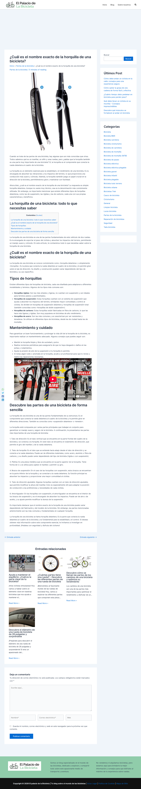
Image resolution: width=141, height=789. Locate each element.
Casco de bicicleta (111, 195)
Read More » (14, 603)
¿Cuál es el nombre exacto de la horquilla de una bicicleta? (34, 223)
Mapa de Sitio (122, 783)
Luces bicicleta (110, 211)
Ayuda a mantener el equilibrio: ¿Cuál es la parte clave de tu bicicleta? (20, 578)
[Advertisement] (70, 26)
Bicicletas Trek (110, 191)
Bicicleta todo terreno (113, 183)
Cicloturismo (109, 199)
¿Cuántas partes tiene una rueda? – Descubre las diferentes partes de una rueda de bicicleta (50, 578)
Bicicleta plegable (111, 179)
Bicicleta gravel (110, 171)
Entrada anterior (12, 537)
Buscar (106, 55)
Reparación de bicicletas (114, 219)
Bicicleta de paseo (111, 160)
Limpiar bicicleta (111, 207)
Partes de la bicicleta (18, 70)
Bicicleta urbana (110, 187)
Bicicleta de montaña (112, 152)
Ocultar (39, 215)
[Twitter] (3, 393)
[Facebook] (3, 396)
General (107, 203)
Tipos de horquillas (18, 226)
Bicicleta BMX (109, 136)
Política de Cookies (106, 783)
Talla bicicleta (109, 227)
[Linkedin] (3, 400)
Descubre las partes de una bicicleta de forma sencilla (32, 231)
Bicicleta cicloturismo (113, 144)
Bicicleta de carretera (113, 148)
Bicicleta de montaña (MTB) (115, 156)
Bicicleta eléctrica (111, 164)
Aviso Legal (92, 783)
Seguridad (108, 223)
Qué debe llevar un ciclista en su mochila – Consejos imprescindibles (117, 103)
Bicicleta (107, 132)
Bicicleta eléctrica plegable (115, 167)
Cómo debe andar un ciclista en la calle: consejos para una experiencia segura (118, 81)
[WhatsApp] (3, 389)
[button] (136, 4)
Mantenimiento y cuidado (21, 228)
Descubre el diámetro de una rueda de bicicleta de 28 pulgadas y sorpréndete (22, 633)
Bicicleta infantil (110, 175)
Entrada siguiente (88, 537)
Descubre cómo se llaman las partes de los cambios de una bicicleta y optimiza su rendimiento (79, 577)
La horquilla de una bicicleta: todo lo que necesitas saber (33, 220)
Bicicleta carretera (111, 140)
